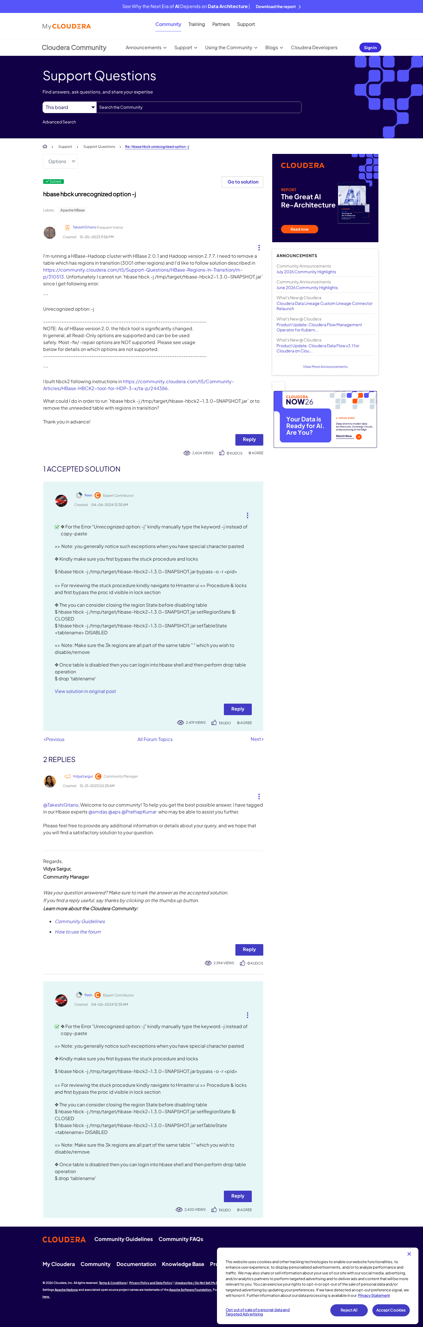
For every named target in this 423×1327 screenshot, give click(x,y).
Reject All (349, 1310)
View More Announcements (325, 366)
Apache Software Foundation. (190, 1289)
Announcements (143, 47)
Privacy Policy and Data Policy (150, 1282)
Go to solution (243, 182)
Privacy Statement (374, 1295)
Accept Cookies (391, 1310)
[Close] (409, 1254)
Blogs (271, 47)
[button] (256, 246)
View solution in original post (85, 691)
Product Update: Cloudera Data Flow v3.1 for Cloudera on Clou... (318, 348)
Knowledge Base (183, 1264)
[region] (317, 1286)
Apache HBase (72, 210)
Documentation (136, 1264)
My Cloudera (59, 1264)
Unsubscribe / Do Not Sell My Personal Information (210, 1282)
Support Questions (99, 146)
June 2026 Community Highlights (307, 287)
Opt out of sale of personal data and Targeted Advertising (258, 1312)
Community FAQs (181, 1239)
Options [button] (57, 161)
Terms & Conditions (113, 1282)
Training (196, 24)
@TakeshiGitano (60, 805)
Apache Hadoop (66, 1289)
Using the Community (228, 47)
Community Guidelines (80, 921)
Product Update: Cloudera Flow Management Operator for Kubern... (319, 327)
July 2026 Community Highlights (306, 271)
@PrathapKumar (139, 812)
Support (246, 24)
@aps (114, 812)
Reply (249, 439)
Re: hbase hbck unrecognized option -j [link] (157, 146)
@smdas (97, 812)
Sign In (370, 47)
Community (168, 24)
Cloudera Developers (314, 47)
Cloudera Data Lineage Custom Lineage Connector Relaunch (325, 306)
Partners (221, 24)
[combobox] (199, 107)
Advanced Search (59, 121)
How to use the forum (78, 932)
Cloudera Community (74, 47)
